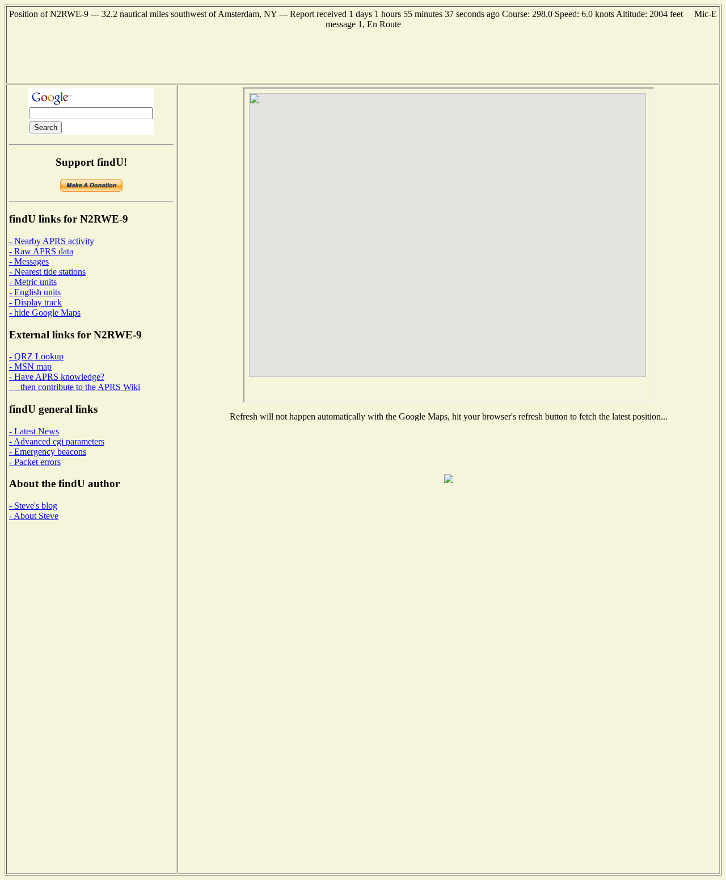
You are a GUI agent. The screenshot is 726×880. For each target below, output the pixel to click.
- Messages (29, 261)
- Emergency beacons (47, 451)
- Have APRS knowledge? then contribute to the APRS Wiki (74, 382)
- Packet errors (35, 462)
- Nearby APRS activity (51, 241)
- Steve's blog (33, 505)
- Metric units (33, 282)
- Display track (35, 302)
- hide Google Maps (45, 312)
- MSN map (30, 366)
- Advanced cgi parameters (56, 441)
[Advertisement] (363, 55)
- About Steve (33, 516)
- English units (35, 292)
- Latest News (34, 431)
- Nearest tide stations (47, 271)
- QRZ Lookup (36, 356)
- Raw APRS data (41, 251)
